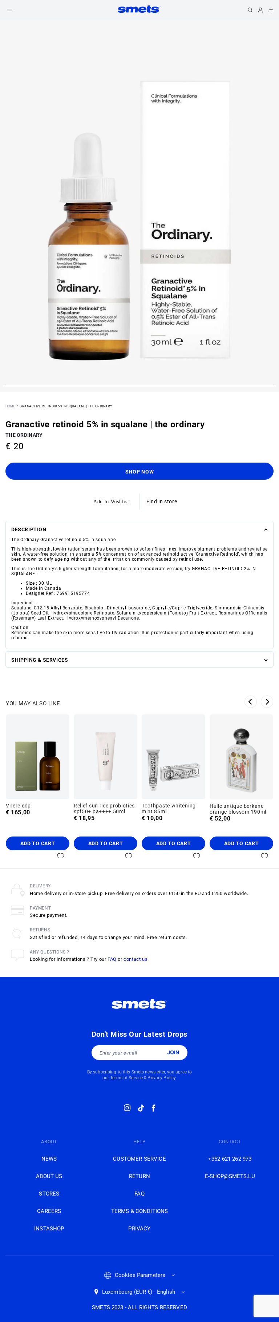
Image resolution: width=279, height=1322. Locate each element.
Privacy (139, 1228)
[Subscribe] (173, 1052)
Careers (49, 1211)
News (49, 1159)
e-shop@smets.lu (230, 1176)
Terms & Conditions (139, 1211)
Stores (49, 1193)
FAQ (112, 959)
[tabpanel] (139, 206)
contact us (135, 959)
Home (10, 406)
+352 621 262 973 (229, 1159)
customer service (139, 1159)
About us (49, 1176)
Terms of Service (126, 1077)
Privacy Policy (161, 1077)
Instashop (49, 1228)
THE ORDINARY (24, 435)
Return (139, 1176)
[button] (9, 10)
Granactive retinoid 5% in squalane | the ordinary (66, 406)
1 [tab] (139, 387)
